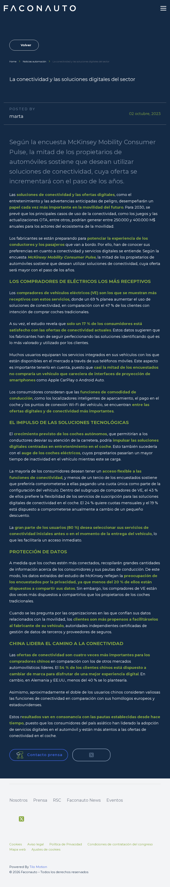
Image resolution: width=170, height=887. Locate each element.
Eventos (114, 800)
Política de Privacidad (65, 844)
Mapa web (17, 849)
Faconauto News (84, 800)
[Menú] (163, 8)
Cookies (15, 844)
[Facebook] (11, 819)
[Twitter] (21, 819)
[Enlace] (40, 8)
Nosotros (18, 800)
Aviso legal (35, 844)
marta (16, 116)
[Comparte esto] (80, 755)
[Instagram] (40, 819)
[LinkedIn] (50, 819)
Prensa (40, 800)
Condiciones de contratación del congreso (120, 844)
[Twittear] (91, 755)
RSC (57, 800)
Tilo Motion (38, 867)
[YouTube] (30, 819)
